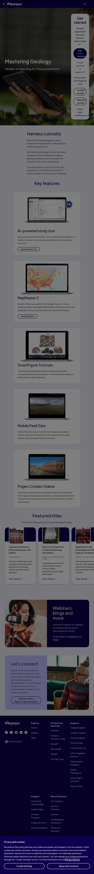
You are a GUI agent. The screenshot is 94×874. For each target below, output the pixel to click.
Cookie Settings (24, 866)
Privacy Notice (72, 859)
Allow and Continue (68, 866)
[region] (47, 854)
